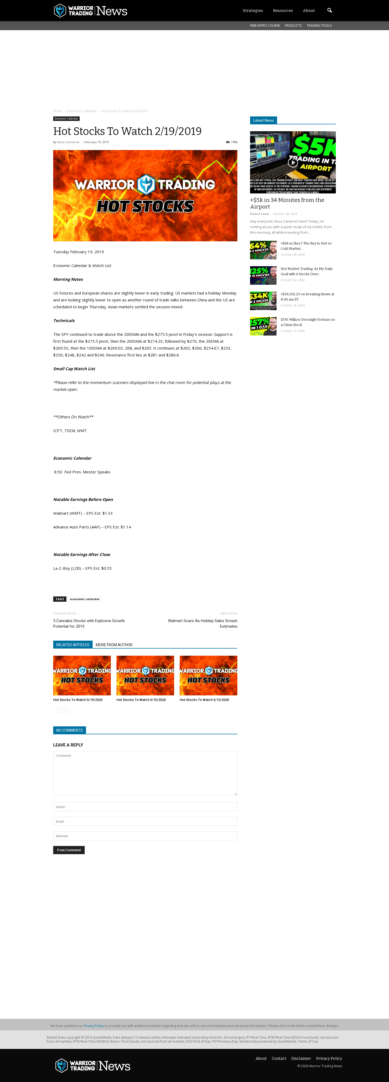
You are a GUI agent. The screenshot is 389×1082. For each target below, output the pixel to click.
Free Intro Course (265, 25)
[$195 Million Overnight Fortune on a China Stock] (263, 326)
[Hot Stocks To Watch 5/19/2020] (82, 675)
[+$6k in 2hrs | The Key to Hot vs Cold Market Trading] (263, 250)
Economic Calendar (66, 118)
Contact (279, 1058)
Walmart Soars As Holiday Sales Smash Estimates (202, 623)
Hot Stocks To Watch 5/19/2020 (77, 700)
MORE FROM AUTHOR (114, 645)
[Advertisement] (181, 68)
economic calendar (85, 599)
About (261, 1058)
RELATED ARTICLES (72, 645)
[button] (329, 10)
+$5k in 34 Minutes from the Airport (287, 203)
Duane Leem (259, 214)
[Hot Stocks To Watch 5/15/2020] (145, 675)
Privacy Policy (94, 1026)
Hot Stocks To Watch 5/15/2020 (141, 700)
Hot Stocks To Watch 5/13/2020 (204, 700)
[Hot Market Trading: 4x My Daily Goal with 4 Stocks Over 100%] (263, 275)
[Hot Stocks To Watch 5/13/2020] (208, 675)
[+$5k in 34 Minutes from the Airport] (293, 162)
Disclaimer (301, 1058)
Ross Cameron (68, 142)
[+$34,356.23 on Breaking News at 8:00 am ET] (263, 301)
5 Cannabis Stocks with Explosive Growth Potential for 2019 (89, 623)
